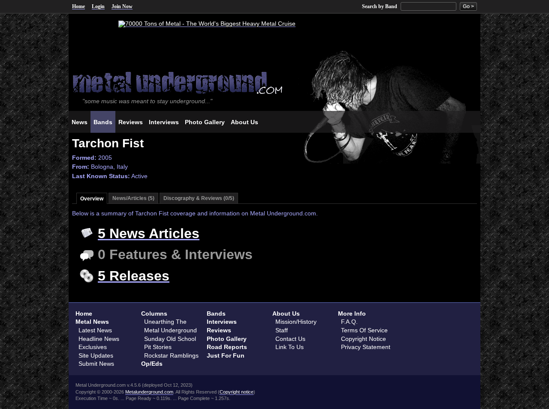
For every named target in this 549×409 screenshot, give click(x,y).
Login (98, 6)
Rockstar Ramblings (171, 355)
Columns (154, 313)
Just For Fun (225, 355)
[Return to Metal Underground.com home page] (274, 82)
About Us (286, 313)
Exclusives (92, 346)
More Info (352, 313)
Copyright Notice (363, 338)
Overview (91, 199)
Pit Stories (158, 346)
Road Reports (227, 346)
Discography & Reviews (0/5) (198, 198)
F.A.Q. (349, 321)
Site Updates (95, 355)
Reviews (219, 330)
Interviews (222, 321)
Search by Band (379, 6)
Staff (281, 330)
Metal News (92, 321)
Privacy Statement (365, 346)
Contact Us (290, 338)
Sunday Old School (170, 338)
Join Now (122, 6)
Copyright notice (236, 391)
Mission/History (296, 321)
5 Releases (133, 276)
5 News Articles (148, 233)
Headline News (98, 338)
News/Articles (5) (133, 198)
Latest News (95, 330)
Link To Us (289, 346)
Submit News (96, 363)
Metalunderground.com (149, 391)
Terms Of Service (364, 330)
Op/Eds (152, 363)
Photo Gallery (227, 338)
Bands (216, 313)
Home (78, 6)
